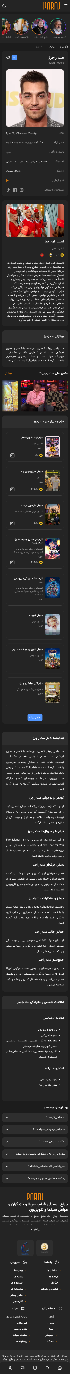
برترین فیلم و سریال (16, 1317)
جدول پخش (16, 1295)
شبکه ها (18, 1277)
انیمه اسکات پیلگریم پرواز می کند (28, 580)
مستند (50, 1341)
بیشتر (8, 373)
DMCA (54, 1283)
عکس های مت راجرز (53, 373)
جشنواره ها (17, 1283)
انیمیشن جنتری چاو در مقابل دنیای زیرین (28, 541)
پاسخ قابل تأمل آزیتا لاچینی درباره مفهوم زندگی (40, 37)
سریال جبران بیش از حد (31, 471)
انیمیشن (49, 1335)
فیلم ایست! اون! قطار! (32, 437)
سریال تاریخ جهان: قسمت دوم (27, 649)
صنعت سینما (20, 1335)
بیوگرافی (52, 46)
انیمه (51, 1329)
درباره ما (53, 1277)
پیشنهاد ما (21, 1341)
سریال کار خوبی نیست (32, 505)
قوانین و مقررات (49, 1289)
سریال (51, 1323)
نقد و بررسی (20, 1329)
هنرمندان (22, 1323)
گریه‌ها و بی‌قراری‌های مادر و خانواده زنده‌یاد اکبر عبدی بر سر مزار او (59, 37)
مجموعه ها (17, 1289)
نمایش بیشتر (35, 717)
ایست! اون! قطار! (53, 241)
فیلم (51, 1317)
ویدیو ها (18, 1271)
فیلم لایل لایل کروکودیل (31, 683)
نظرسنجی (18, 1301)
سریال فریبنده (36, 615)
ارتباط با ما (52, 1271)
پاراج (62, 46)
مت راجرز (39, 46)
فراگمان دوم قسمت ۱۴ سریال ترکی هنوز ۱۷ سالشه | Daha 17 (22, 37)
